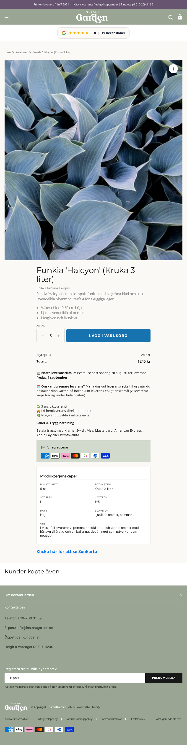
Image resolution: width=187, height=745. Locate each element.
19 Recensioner (113, 33)
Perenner (22, 52)
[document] (93, 160)
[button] (7, 17)
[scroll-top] (177, 735)
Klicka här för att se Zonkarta (66, 551)
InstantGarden (57, 707)
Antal (40, 325)
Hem (7, 52)
